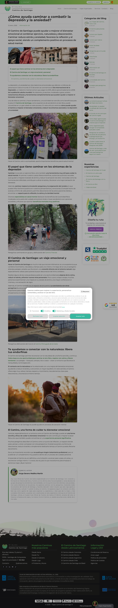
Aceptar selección (59, 316)
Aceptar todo (80, 316)
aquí (63, 307)
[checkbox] (33, 311)
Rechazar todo (38, 316)
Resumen (86, 291)
